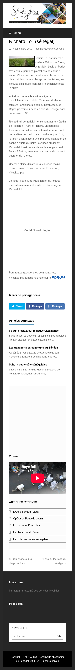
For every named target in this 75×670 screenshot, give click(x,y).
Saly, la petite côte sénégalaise (28, 364)
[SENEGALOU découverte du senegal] (37, 13)
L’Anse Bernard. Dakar (26, 511)
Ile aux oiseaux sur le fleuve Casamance (34, 330)
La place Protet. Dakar (26, 532)
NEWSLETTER (20, 627)
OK (59, 636)
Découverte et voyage (52, 48)
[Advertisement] (37, 419)
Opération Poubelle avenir (28, 518)
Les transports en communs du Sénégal (34, 347)
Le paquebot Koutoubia (26, 525)
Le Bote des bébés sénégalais (30, 539)
